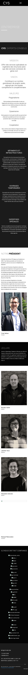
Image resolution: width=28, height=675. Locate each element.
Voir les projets (14, 172)
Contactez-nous (14, 239)
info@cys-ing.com (6, 650)
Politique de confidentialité (7, 667)
